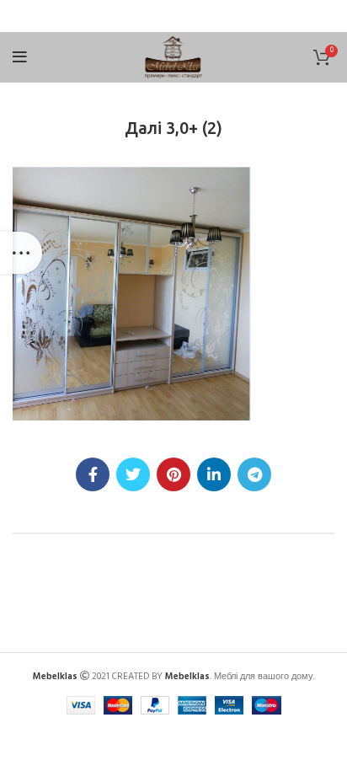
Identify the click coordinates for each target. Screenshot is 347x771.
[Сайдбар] (21, 253)
